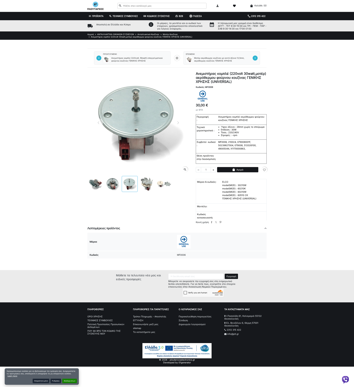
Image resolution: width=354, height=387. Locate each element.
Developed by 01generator (177, 362)
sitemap (137, 328)
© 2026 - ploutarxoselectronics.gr (177, 359)
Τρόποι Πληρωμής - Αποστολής (149, 316)
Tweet (216, 222)
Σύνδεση (183, 320)
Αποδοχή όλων (69, 381)
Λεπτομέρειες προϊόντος (103, 228)
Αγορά (237, 169)
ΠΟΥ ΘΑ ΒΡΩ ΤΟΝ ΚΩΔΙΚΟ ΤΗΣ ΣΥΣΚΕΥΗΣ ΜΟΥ (104, 332)
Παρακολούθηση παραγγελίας (195, 316)
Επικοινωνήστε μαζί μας (145, 324)
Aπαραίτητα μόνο (41, 381)
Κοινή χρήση (211, 222)
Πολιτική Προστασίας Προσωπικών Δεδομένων (105, 325)
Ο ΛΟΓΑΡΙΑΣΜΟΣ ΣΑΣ (190, 309)
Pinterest (220, 222)
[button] (218, 5)
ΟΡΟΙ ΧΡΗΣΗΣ (95, 316)
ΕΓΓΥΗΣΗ (138, 320)
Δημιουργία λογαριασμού (192, 324)
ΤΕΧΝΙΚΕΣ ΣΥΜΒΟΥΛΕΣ (100, 320)
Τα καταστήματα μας (144, 332)
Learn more (12, 376)
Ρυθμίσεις (56, 381)
